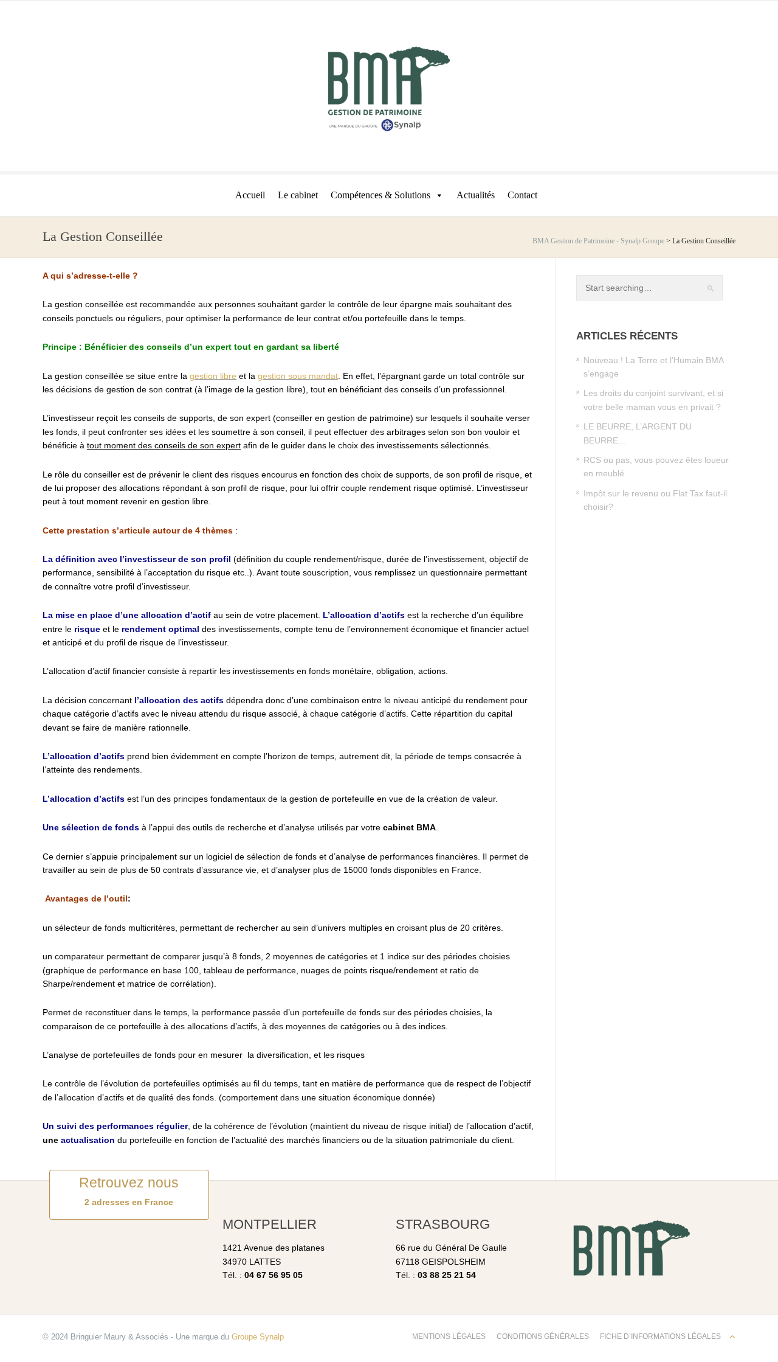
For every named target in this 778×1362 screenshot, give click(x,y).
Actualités (475, 195)
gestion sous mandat (298, 376)
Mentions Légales (449, 1336)
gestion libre (213, 376)
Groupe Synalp (258, 1336)
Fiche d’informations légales (660, 1336)
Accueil (250, 195)
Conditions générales (543, 1336)
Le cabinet (298, 195)
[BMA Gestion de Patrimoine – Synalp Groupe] (389, 88)
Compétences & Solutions (380, 195)
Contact (522, 195)
